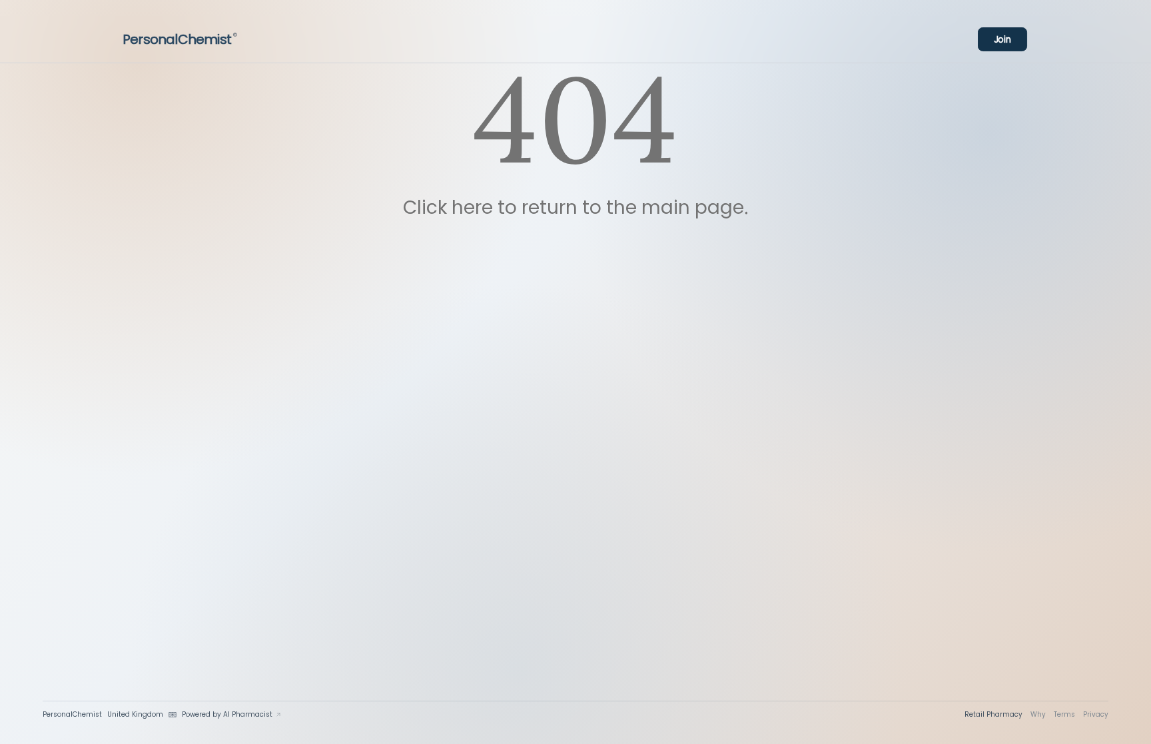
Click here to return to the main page (573, 207)
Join (1003, 39)
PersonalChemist (180, 39)
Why (1038, 714)
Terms (1064, 714)
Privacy (1095, 714)
